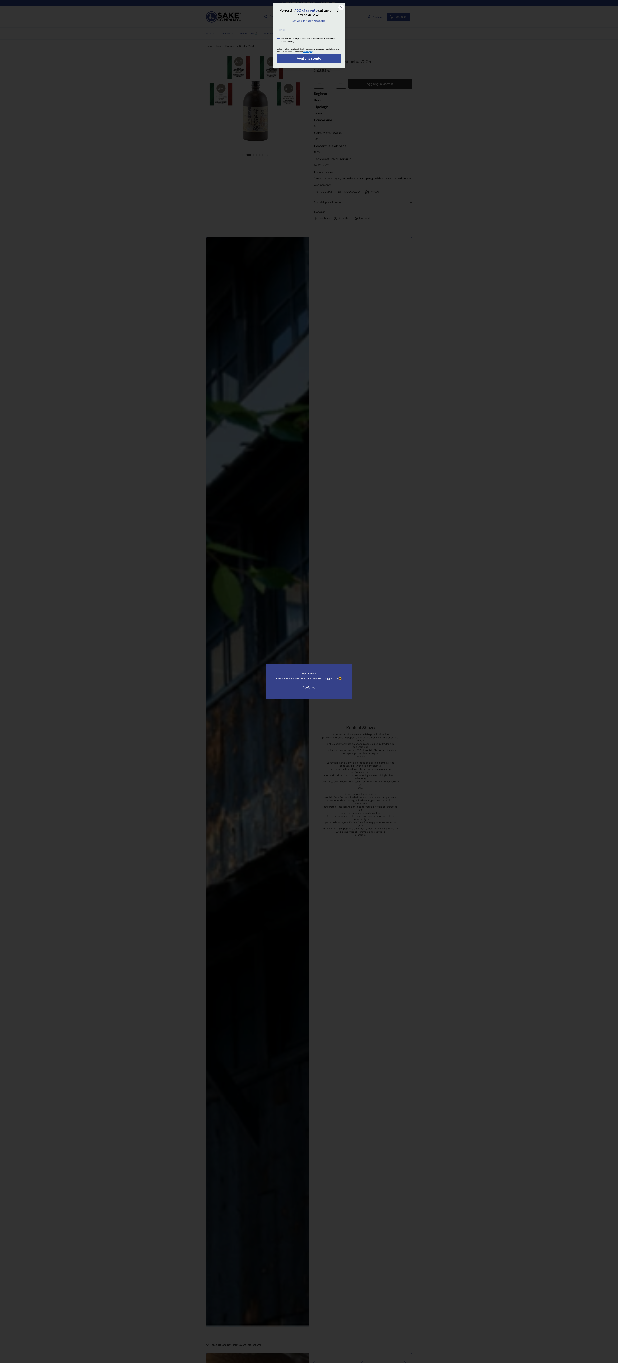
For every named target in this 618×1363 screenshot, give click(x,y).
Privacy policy (308, 52)
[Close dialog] (341, 7)
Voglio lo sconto (309, 58)
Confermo (309, 687)
